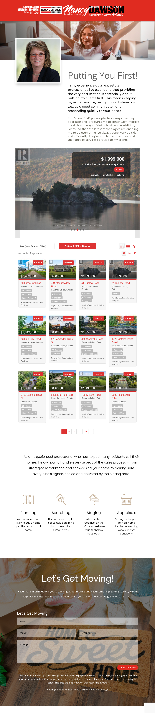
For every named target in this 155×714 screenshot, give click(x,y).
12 (124, 253)
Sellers (106, 7)
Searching (61, 512)
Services (93, 15)
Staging (94, 512)
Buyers (117, 7)
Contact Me (111, 15)
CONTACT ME (128, 667)
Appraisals (126, 512)
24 (129, 253)
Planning (28, 512)
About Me (94, 7)
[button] (17, 193)
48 (135, 253)
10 (85, 431)
